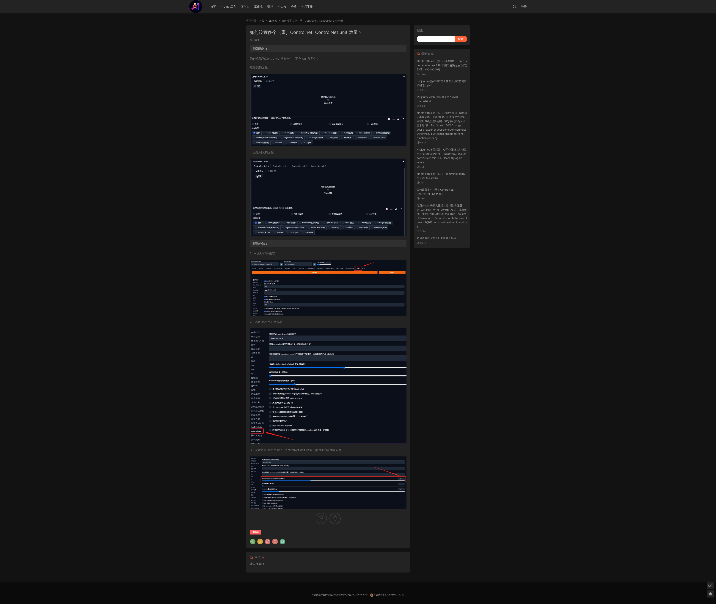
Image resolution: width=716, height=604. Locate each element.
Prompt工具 (228, 6)
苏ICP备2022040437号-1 (356, 594)
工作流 (258, 6)
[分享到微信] (252, 541)
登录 (259, 564)
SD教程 (272, 20)
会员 (294, 6)
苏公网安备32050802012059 (389, 594)
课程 (270, 6)
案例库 (245, 6)
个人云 (282, 6)
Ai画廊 (195, 6)
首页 (213, 6)
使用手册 (307, 6)
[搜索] (514, 6)
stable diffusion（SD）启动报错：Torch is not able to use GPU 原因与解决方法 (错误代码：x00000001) (442, 65)
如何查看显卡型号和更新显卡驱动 (436, 238)
